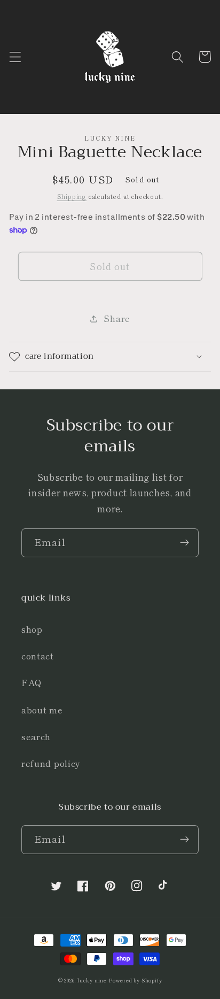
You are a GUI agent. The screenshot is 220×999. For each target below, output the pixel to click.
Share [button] (117, 318)
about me (42, 709)
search (36, 736)
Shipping (72, 196)
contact (37, 655)
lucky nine (92, 980)
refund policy (51, 763)
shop (32, 629)
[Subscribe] (184, 542)
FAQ (31, 682)
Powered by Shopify (135, 980)
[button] (15, 57)
